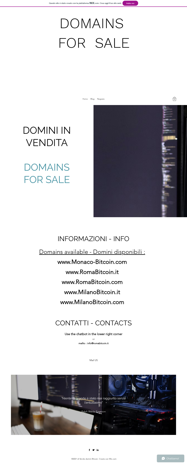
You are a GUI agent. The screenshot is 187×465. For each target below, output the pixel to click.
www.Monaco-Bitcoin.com (92, 261)
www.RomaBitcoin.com (92, 281)
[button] (174, 99)
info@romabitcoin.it (98, 343)
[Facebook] (89, 450)
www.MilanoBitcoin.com (92, 302)
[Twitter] (93, 450)
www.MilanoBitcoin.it (92, 292)
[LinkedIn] (97, 450)
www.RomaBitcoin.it (92, 271)
